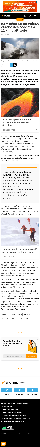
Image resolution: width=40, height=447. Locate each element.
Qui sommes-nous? (8, 403)
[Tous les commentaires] (3, 444)
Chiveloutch (5, 319)
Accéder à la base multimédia (28, 61)
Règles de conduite (8, 418)
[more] (36, 129)
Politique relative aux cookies (11, 412)
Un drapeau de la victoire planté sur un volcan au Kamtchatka (19, 250)
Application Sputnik (23, 418)
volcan (33, 319)
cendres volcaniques (8, 323)
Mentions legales (22, 403)
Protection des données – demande (13, 415)
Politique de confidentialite (10, 409)
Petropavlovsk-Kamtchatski (20, 319)
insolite (19, 323)
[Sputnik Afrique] (6, 17)
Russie (20, 314)
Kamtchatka (27, 314)
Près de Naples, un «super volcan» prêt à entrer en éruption (16, 122)
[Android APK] (7, 427)
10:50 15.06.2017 (7, 35)
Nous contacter (6, 406)
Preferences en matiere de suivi (12, 421)
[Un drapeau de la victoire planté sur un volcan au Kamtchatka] (20, 232)
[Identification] (25, 16)
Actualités (12, 314)
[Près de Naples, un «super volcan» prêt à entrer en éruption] (20, 102)
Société (4, 314)
